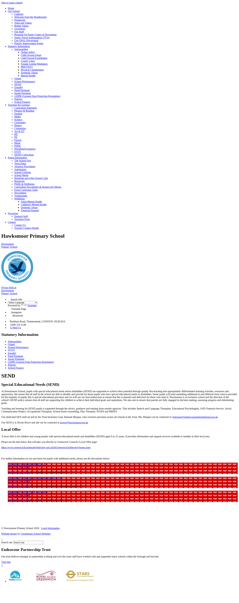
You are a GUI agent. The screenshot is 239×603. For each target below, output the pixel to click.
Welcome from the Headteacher (30, 17)
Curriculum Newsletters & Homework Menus (37, 187)
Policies (18, 99)
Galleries (18, 14)
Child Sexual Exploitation (34, 58)
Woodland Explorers (24, 148)
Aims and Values (23, 22)
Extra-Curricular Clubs (26, 190)
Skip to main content (11, 2)
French (17, 140)
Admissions (20, 169)
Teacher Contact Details (26, 228)
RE (16, 134)
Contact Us (20, 225)
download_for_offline (19, 467)
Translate (32, 305)
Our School (14, 11)
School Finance (22, 102)
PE (15, 137)
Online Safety (28, 52)
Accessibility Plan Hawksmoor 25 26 (27, 464)
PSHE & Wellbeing (24, 184)
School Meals (21, 175)
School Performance (24, 81)
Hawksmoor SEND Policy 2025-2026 (27, 492)
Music (17, 143)
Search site (6, 542)
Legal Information (50, 528)
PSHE (17, 146)
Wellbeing (19, 198)
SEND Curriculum (24, 154)
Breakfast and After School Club (31, 178)
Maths (17, 116)
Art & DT (19, 131)
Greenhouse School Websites (36, 533)
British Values (21, 25)
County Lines (28, 61)
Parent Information (17, 157)
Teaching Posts (22, 219)
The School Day (22, 160)
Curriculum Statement (25, 107)
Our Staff (19, 31)
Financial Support (30, 210)
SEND (17, 84)
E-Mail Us (15, 327)
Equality (18, 87)
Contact (12, 222)
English (18, 113)
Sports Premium (22, 93)
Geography (20, 122)
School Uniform (22, 172)
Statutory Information (19, 46)
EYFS (17, 151)
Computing (20, 128)
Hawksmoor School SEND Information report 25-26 (35, 478)
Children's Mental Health (33, 204)
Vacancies (13, 213)
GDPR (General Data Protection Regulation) (37, 96)
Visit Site (6, 562)
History (18, 125)
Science (18, 119)
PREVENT (27, 66)
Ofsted (17, 78)
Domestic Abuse (29, 72)
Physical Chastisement (32, 69)
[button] (9, 299)
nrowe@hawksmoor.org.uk (74, 422)
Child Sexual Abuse (31, 55)
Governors (19, 28)
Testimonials (20, 195)
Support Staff (21, 216)
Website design (9, 533)
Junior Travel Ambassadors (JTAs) (32, 37)
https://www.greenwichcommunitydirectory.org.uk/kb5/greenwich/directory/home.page (46, 447)
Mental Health (28, 75)
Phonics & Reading (24, 110)
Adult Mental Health (31, 201)
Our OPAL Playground (26, 40)
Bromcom (19, 181)
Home (11, 8)
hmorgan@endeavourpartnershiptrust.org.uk (195, 417)
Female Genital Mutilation (34, 64)
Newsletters (20, 192)
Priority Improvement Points (28, 43)
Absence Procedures (24, 166)
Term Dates (20, 163)
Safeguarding (21, 49)
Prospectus (19, 20)
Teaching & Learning (19, 105)
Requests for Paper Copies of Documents (35, 34)
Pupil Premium (22, 90)
